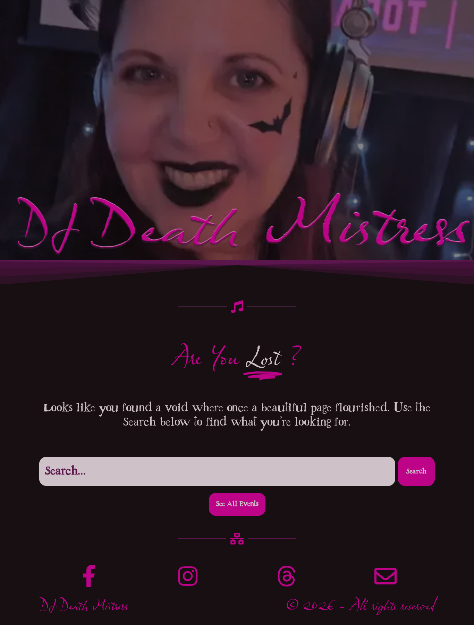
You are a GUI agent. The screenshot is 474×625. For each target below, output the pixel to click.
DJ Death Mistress (83, 608)
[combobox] (217, 471)
